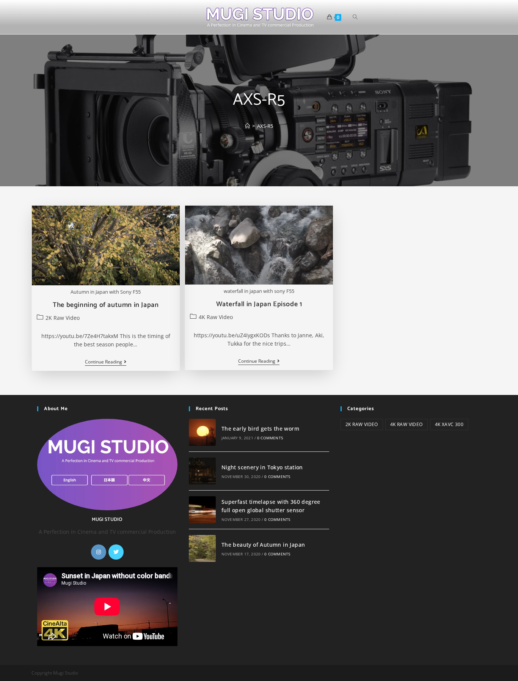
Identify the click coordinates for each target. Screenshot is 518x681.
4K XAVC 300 (449, 424)
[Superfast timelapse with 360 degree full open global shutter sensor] (202, 509)
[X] (116, 552)
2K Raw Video (63, 317)
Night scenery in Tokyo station (262, 467)
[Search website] (355, 17)
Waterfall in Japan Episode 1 (259, 304)
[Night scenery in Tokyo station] (202, 471)
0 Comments (270, 437)
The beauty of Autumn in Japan (263, 544)
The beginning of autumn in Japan (106, 305)
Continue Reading (105, 362)
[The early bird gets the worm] (202, 432)
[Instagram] (98, 552)
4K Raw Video (216, 317)
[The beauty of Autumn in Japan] (202, 548)
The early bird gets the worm (260, 428)
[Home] (247, 126)
